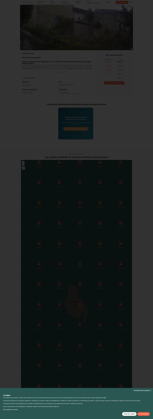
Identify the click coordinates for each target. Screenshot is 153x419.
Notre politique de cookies (10, 409)
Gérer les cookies (129, 414)
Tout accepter (143, 414)
